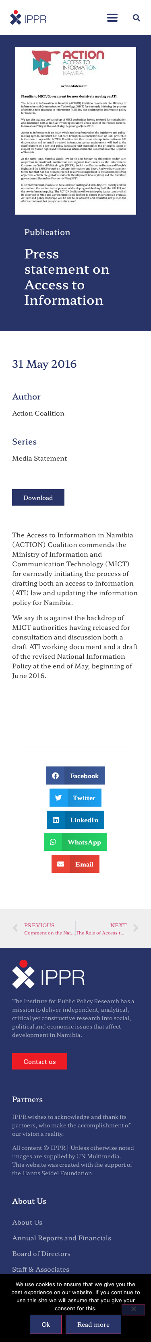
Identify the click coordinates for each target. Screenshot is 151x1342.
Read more (93, 1324)
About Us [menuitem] (27, 1222)
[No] (133, 1309)
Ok (45, 1324)
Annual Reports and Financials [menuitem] (61, 1237)
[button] (112, 13)
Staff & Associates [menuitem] (40, 1269)
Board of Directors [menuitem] (41, 1253)
